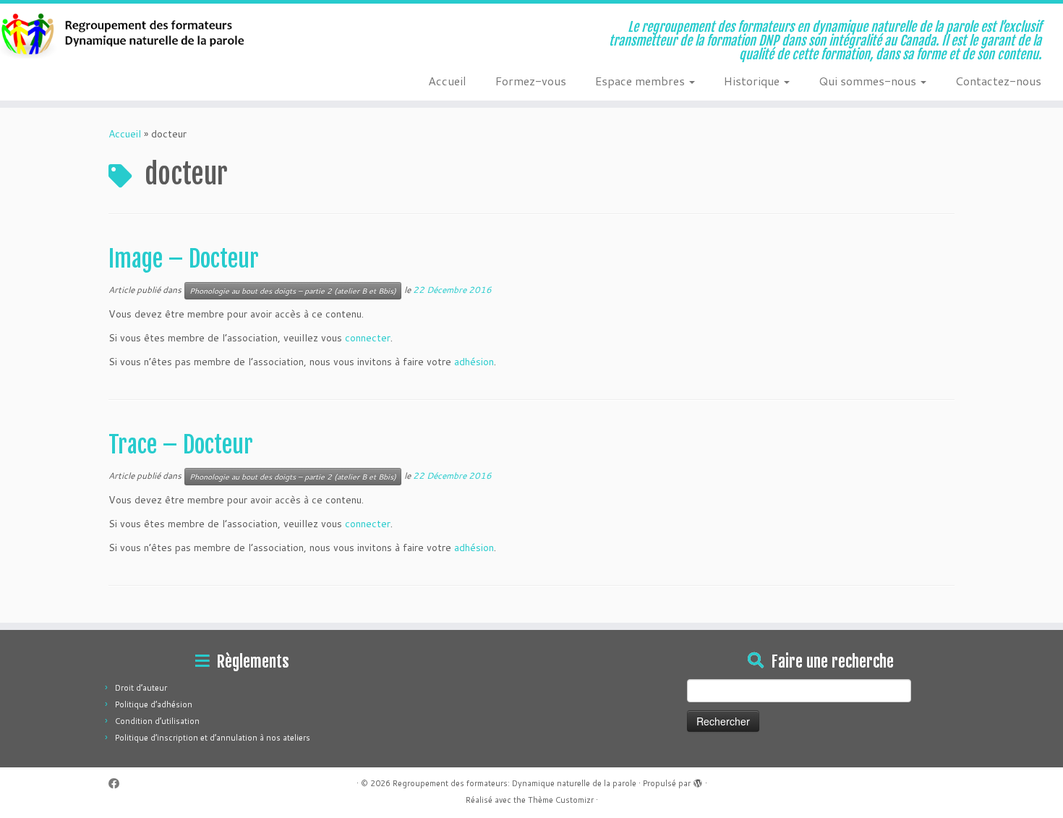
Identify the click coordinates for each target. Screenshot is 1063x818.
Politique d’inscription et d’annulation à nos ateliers (212, 738)
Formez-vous (530, 80)
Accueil (447, 80)
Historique (753, 80)
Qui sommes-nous (869, 80)
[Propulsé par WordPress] (698, 780)
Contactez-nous (998, 80)
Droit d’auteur (141, 688)
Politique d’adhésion (153, 704)
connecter (367, 338)
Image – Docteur (183, 258)
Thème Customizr (561, 800)
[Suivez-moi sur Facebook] (118, 783)
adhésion (474, 361)
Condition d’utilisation (157, 721)
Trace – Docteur (180, 444)
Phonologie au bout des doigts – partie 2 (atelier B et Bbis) (292, 291)
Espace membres (641, 80)
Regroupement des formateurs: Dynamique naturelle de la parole (514, 783)
